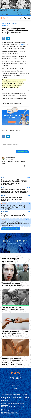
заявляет (23, 44)
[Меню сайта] (29, 18)
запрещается (4, 404)
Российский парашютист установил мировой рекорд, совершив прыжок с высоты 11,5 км (13, 207)
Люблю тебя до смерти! (13, 284)
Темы (15, 389)
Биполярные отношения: (13, 361)
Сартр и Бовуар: (13, 308)
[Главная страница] (4, 18)
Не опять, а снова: (15, 334)
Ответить (4, 166)
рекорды (4, 203)
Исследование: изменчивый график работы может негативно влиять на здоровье (13, 199)
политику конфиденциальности (10, 413)
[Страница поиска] (25, 18)
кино (2, 178)
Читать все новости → (10, 228)
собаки (3, 219)
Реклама (15, 383)
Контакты (15, 386)
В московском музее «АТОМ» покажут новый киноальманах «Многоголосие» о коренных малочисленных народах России (14, 182)
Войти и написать (22, 151)
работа (3, 195)
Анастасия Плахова (12, 23)
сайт (2, 187)
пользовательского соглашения (9, 412)
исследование (15, 131)
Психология (5, 211)
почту (6, 409)
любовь (4, 23)
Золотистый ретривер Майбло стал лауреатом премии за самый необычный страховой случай (15, 223)
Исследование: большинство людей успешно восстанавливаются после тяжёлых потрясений (13, 215)
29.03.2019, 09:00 (9, 159)
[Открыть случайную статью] (21, 18)
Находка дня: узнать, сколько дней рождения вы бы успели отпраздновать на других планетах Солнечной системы (14, 191)
